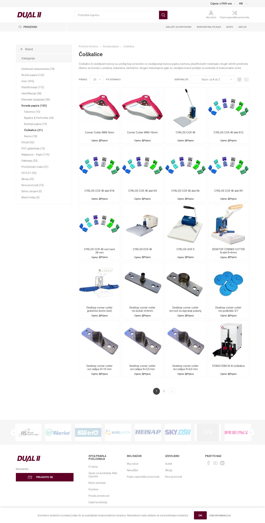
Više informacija (220, 515)
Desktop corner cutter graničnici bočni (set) (99, 309)
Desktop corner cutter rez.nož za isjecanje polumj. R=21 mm (185, 311)
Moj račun (211, 17)
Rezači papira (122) (32, 75)
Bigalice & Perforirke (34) (39, 118)
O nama (93, 466)
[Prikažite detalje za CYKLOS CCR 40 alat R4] (142, 166)
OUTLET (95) (28, 173)
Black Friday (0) (30, 197)
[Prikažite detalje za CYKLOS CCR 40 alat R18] (99, 166)
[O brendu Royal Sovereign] (28, 432)
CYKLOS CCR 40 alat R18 (99, 190)
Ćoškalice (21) (33, 130)
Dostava (93, 489)
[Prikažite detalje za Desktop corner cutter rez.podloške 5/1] (228, 282)
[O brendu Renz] (238, 432)
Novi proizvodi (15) (32, 185)
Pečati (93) (27, 142)
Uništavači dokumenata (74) (37, 69)
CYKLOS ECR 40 (142, 249)
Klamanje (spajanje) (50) (35, 99)
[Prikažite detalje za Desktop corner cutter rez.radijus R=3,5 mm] (142, 341)
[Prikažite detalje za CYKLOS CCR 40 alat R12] (228, 107)
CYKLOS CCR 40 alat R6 (185, 190)
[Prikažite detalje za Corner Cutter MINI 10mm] (142, 107)
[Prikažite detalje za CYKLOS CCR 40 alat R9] (228, 166)
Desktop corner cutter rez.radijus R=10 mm (99, 367)
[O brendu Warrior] (58, 432)
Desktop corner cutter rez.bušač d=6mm (142, 309)
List (246, 79)
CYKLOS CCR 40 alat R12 (228, 132)
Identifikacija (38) (31, 93)
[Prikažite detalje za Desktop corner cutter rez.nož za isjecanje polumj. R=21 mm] (185, 282)
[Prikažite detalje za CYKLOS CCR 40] (185, 107)
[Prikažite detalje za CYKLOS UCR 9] (185, 224)
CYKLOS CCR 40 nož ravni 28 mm (99, 251)
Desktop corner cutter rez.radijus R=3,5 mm (142, 367)
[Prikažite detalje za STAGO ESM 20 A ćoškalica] (228, 341)
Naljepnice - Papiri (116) (35, 154)
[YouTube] (215, 463)
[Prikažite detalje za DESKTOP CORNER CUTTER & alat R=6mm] (228, 224)
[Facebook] (208, 463)
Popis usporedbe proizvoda (234, 17)
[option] (28, 432)
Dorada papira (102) (34, 105)
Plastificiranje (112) (32, 87)
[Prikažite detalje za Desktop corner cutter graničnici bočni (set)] (99, 282)
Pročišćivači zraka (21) (34, 166)
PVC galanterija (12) (33, 148)
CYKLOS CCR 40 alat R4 (142, 190)
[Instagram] (222, 463)
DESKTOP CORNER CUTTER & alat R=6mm (228, 251)
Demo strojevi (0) (31, 191)
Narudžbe (132, 470)
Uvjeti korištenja (98, 502)
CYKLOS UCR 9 (185, 249)
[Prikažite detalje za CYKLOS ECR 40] (142, 224)
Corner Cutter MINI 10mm (142, 132)
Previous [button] (14, 432)
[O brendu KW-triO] (88, 432)
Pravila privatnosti (99, 495)
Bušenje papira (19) (35, 124)
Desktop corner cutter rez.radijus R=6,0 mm (185, 367)
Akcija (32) (27, 179)
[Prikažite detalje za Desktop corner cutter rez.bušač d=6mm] (142, 282)
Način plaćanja (97, 482)
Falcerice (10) (32, 111)
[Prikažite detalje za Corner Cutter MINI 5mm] (99, 107)
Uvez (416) (27, 81)
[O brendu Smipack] (118, 432)
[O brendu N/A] (208, 432)
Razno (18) (30, 136)
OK (200, 515)
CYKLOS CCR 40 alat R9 (228, 190)
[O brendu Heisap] (148, 432)
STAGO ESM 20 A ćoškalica (228, 366)
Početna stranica (88, 46)
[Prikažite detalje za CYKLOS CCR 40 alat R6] (185, 166)
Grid (239, 79)
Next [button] (251, 432)
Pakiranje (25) (29, 160)
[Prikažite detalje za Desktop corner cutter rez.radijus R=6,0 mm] (185, 341)
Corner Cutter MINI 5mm (99, 132)
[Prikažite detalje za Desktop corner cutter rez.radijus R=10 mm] (99, 341)
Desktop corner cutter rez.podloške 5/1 (228, 309)
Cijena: (94, 140)
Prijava (104, 140)
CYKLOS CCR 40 (185, 132)
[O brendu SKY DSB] (178, 432)
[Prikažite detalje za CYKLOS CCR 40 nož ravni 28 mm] (99, 224)
